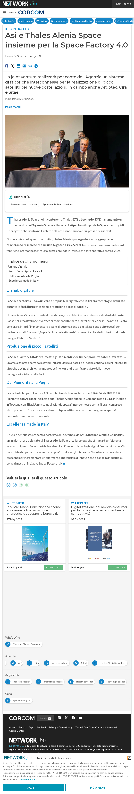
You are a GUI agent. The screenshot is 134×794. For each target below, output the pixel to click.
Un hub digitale (17, 266)
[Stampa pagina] (36, 65)
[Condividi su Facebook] (6, 65)
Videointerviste (104, 20)
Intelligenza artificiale (81, 20)
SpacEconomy (26, 20)
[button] (9, 12)
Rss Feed (41, 727)
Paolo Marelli (13, 106)
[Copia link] (30, 65)
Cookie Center (16, 730)
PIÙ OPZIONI (97, 787)
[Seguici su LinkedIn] (59, 718)
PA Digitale (42, 20)
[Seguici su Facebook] (73, 718)
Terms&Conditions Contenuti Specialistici (96, 727)
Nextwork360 (17, 745)
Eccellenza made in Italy (23, 280)
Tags (30, 727)
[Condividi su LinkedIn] (18, 65)
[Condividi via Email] (24, 65)
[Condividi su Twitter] (12, 65)
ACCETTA (33, 787)
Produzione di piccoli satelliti (26, 271)
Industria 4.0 (8, 20)
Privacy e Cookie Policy (60, 727)
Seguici (44, 718)
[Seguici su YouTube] (80, 718)
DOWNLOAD (53, 567)
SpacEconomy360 (29, 56)
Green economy (59, 20)
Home (9, 56)
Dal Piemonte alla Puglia (23, 276)
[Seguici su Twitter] (66, 718)
